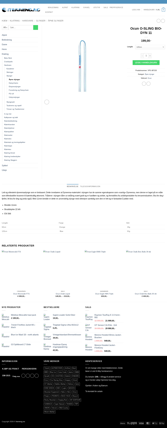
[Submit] (35, 27)
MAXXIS (72, 388)
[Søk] (45, 7)
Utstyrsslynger (14, 97)
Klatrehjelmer (9, 128)
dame (71, 372)
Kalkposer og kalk (11, 117)
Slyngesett (10, 102)
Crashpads (8, 62)
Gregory (68, 380)
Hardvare (27, 21)
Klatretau (7, 149)
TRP (76, 404)
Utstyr (96, 7)
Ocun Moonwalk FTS (21, 294)
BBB (46, 372)
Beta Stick (8, 58)
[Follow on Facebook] (157, 2)
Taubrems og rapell (13, 105)
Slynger (40, 21)
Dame (4, 44)
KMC (58, 388)
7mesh (46, 368)
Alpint (65, 7)
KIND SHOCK (49, 388)
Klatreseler (8, 135)
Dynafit (46, 376)
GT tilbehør (48, 384)
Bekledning (53, 7)
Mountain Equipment (51, 392)
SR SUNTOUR (75, 400)
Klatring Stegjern (10, 160)
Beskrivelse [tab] (72, 186)
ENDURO (75, 376)
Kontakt (49, 12)
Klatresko (7, 139)
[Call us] (164, 2)
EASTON (59, 376)
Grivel (75, 380)
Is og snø (7, 114)
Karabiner (10, 69)
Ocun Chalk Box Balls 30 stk (146, 294)
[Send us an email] (161, 2)
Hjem (4, 21)
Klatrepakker (9, 132)
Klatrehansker (9, 124)
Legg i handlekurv (146, 63)
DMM (77, 372)
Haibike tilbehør (60, 384)
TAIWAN (69, 404)
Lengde (130, 47)
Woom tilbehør (49, 412)
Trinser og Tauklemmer (15, 109)
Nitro (69, 392)
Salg (106, 7)
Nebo (63, 392)
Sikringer (9, 72)
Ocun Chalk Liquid (63, 294)
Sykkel (86, 7)
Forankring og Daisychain (19, 90)
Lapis (64, 388)
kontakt (91, 391)
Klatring (76, 7)
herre (77, 384)
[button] (136, 10)
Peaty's (47, 396)
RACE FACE (65, 396)
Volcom (54, 408)
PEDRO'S (55, 396)
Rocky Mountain (50, 400)
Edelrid (67, 376)
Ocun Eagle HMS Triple (104, 294)
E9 (53, 376)
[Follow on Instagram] (159, 2)
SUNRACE (48, 404)
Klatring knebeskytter (12, 156)
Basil (74, 368)
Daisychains (13, 83)
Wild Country (63, 408)
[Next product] (158, 21)
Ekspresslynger (15, 87)
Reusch (75, 396)
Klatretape (8, 146)
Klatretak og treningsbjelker (14, 142)
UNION (46, 408)
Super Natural (59, 404)
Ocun (149, 78)
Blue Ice (53, 372)
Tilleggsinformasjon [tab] (90, 186)
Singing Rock (63, 400)
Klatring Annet (9, 153)
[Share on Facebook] (144, 84)
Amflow (67, 368)
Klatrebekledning (10, 121)
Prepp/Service (116, 7)
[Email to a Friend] (148, 84)
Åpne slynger (55, 21)
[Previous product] (163, 21)
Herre (4, 49)
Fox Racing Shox (56, 380)
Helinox (70, 384)
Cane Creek (62, 372)
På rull (11, 94)
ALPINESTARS (56, 368)
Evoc (46, 380)
